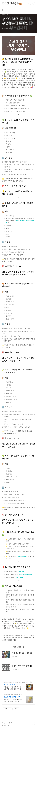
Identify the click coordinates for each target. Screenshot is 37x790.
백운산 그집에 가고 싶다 (12, 685)
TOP (33, 723)
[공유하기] (8, 709)
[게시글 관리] (11, 709)
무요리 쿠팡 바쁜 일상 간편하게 (13, 697)
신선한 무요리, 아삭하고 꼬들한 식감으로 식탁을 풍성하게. (13, 700)
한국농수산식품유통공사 (25, 574)
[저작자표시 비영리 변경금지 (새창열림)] (22, 709)
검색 (29, 3)
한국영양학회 (19, 577)
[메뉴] (33, 3)
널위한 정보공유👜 (12, 3)
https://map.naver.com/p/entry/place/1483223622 (17, 682)
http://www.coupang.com (11, 694)
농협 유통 (21, 571)
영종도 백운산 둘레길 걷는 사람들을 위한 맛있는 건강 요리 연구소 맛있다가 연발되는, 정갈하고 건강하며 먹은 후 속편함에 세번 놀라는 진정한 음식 (13, 688)
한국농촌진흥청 (22, 557)
